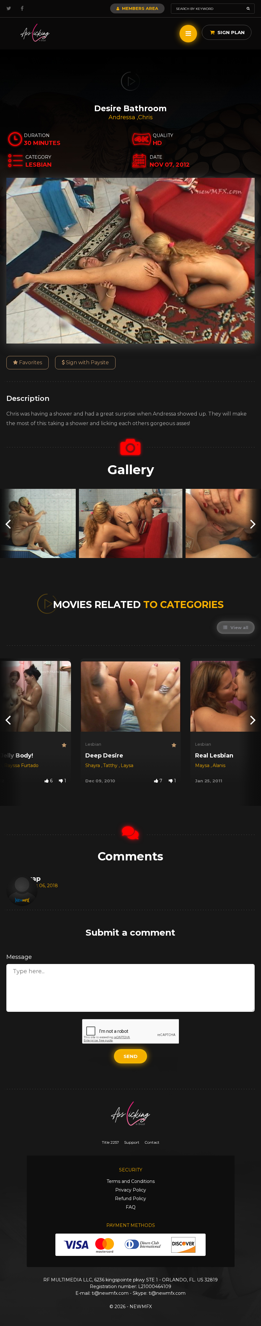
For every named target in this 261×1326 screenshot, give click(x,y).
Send (130, 1056)
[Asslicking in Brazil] (35, 33)
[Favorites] (64, 745)
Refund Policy (130, 1198)
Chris (145, 117)
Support (131, 1142)
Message (19, 956)
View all (238, 627)
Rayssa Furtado (21, 765)
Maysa (203, 765)
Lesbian (93, 744)
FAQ (131, 1207)
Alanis (219, 765)
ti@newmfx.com (110, 1293)
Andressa (123, 117)
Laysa (127, 765)
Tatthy (111, 765)
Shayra (93, 765)
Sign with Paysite (87, 362)
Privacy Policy (130, 1190)
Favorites (30, 362)
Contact (152, 1142)
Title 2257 (110, 1142)
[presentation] (8, 523)
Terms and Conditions (131, 1181)
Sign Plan (230, 32)
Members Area (139, 8)
